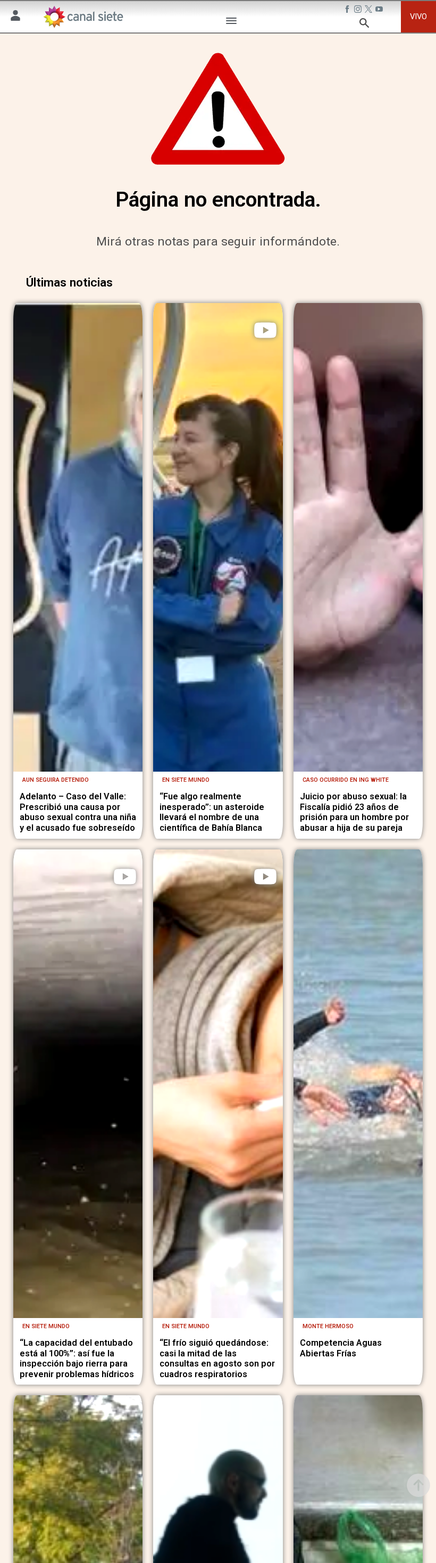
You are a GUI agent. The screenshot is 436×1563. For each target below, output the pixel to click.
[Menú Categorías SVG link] (231, 22)
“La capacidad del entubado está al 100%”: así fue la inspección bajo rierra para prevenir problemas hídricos (77, 1358)
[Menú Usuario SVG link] (15, 17)
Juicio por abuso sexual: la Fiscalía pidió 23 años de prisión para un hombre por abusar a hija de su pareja (354, 812)
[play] (265, 330)
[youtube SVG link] (380, 10)
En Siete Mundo (185, 779)
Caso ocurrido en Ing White (346, 779)
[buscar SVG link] (364, 24)
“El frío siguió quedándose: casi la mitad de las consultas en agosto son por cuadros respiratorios (217, 1358)
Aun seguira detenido (55, 779)
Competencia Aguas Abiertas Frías (341, 1348)
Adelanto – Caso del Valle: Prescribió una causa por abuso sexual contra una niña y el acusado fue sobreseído (78, 812)
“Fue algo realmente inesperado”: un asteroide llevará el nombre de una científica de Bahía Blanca (212, 812)
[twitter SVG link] (369, 10)
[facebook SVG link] (348, 10)
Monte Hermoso (328, 1326)
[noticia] (78, 537)
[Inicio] (82, 16)
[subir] (418, 1485)
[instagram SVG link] (359, 10)
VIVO (418, 16)
